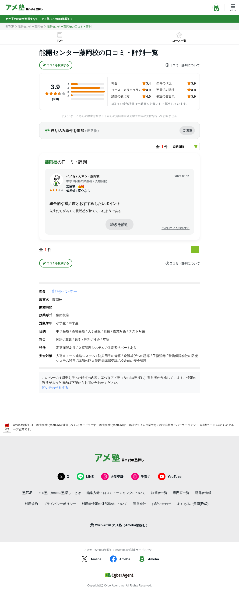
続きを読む (119, 224)
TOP (60, 40)
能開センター (64, 291)
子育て (146, 476)
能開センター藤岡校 (30, 26)
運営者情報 (203, 492)
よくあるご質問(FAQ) (193, 503)
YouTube (175, 476)
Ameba (96, 559)
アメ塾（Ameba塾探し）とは (59, 492)
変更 (189, 130)
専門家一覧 (181, 492)
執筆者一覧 (159, 492)
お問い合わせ (161, 503)
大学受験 (117, 476)
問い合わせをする (55, 387)
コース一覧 (179, 40)
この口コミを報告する (176, 228)
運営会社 (139, 503)
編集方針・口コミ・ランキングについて (116, 492)
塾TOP (10, 26)
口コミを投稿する (58, 65)
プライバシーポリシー (59, 503)
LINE (90, 476)
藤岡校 (51, 162)
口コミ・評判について (184, 65)
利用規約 (31, 503)
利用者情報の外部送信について (104, 503)
